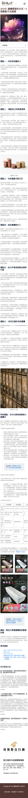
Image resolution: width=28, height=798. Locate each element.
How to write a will (8, 653)
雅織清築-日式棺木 (20, 552)
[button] (25, 45)
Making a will (7, 652)
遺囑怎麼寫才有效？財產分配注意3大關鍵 (14, 655)
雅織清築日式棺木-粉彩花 (14, 611)
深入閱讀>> (2, 689)
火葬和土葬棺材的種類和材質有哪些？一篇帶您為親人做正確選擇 (14, 621)
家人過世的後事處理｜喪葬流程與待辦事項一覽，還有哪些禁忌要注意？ (13, 671)
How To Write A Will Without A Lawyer (13, 650)
